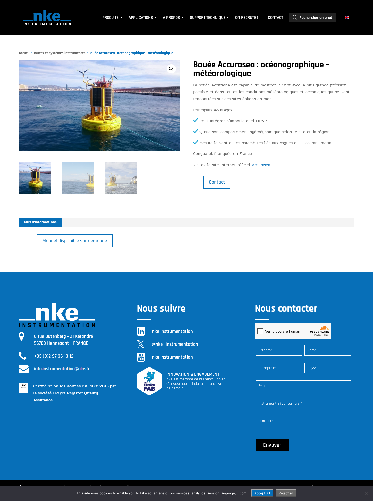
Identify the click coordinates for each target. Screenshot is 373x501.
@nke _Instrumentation (175, 344)
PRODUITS (110, 17)
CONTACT (275, 17)
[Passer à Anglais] (347, 17)
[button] (171, 68)
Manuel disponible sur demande (74, 241)
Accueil (24, 53)
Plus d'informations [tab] (40, 222)
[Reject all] (366, 493)
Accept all (262, 493)
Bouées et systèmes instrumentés (59, 53)
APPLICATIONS (141, 17)
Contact (217, 182)
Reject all (286, 493)
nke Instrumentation (172, 331)
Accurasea (261, 165)
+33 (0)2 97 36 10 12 (53, 356)
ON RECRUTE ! (246, 17)
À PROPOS (171, 17)
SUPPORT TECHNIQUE (207, 17)
